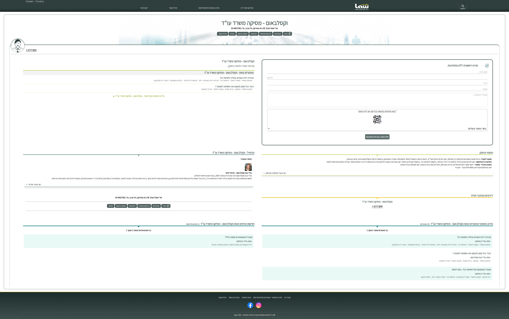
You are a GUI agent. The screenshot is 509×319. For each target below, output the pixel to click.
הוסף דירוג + (31, 49)
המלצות (254, 33)
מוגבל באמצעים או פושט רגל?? (238, 237)
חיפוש (462, 8)
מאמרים (278, 33)
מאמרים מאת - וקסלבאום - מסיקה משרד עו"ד (229, 72)
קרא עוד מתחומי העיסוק (276, 173)
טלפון (370, 75)
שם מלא (370, 69)
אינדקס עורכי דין (247, 7)
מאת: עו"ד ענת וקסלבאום (480, 257)
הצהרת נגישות (234, 297)
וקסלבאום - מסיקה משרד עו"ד (254, 23)
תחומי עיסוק (242, 33)
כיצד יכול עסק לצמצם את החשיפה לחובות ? (234, 86)
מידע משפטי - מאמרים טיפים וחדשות (267, 297)
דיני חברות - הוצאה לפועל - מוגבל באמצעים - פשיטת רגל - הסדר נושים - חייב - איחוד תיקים (455, 277)
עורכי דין (287, 297)
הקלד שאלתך (371, 92)
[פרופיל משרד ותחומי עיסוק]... (240, 66)
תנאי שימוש (246, 297)
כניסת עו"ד (39, 1)
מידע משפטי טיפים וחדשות (209, 7)
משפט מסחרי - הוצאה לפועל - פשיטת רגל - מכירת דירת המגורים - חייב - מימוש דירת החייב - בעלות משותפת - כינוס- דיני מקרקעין (203, 80)
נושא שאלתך (370, 86)
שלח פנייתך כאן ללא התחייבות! (377, 137)
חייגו (286, 33)
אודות (232, 33)
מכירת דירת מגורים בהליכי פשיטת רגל (237, 77)
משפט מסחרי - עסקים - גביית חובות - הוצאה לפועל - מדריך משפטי (226, 89)
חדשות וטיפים (265, 33)
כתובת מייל (370, 81)
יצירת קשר (173, 7)
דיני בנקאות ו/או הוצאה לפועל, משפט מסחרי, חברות (232, 244)
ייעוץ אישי (144, 7)
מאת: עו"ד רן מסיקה (482, 241)
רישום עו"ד (29, 1)
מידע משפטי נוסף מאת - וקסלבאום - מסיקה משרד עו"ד (138, 95)
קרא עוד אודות (34, 184)
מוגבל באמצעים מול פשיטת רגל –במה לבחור (471, 269)
